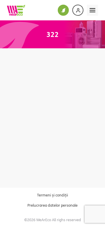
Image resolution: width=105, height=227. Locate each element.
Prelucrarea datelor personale (52, 205)
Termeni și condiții (52, 195)
